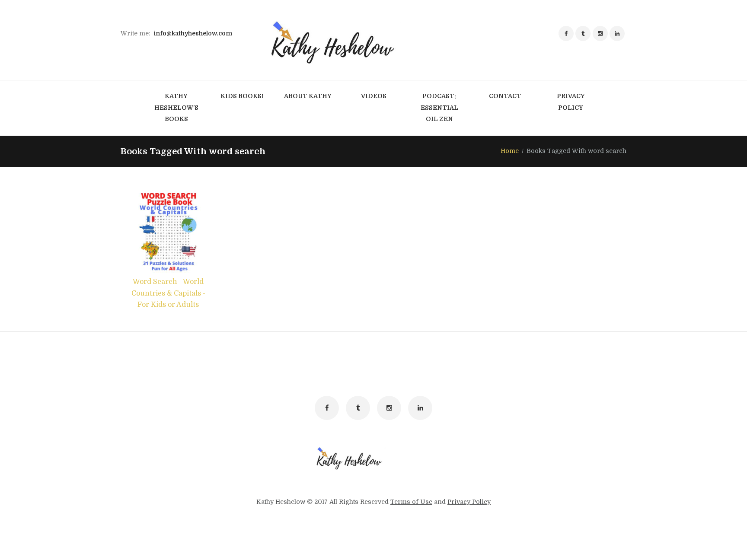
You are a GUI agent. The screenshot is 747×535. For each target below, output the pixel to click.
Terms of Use (411, 501)
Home (510, 150)
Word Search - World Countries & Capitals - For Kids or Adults (168, 293)
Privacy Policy (469, 501)
